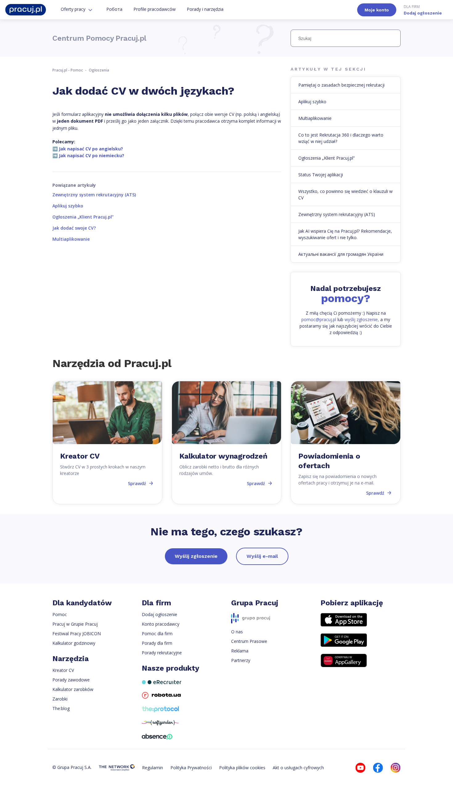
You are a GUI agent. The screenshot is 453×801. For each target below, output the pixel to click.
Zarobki (59, 699)
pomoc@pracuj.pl (318, 319)
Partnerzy (240, 660)
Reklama (239, 651)
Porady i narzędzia (205, 9)
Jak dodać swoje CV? (74, 228)
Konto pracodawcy (160, 624)
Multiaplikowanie (71, 239)
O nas (237, 632)
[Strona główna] (25, 9)
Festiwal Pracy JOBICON (76, 633)
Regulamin (152, 767)
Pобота (114, 9)
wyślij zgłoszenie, (362, 319)
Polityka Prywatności (191, 767)
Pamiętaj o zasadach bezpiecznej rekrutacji (341, 85)
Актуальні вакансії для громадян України (340, 254)
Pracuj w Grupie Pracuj (75, 624)
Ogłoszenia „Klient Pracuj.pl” (83, 217)
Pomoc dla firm (157, 633)
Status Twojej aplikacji (320, 175)
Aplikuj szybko (67, 206)
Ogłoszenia (99, 70)
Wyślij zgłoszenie (196, 556)
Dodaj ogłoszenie (423, 9)
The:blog (61, 708)
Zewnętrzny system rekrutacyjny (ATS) (94, 195)
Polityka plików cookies (242, 767)
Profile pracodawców (154, 9)
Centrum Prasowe (249, 641)
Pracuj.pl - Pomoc (67, 70)
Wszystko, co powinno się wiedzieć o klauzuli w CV (345, 194)
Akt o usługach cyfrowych (298, 767)
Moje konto (377, 9)
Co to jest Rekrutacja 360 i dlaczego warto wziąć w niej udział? (340, 138)
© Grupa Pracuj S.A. (72, 767)
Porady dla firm (157, 643)
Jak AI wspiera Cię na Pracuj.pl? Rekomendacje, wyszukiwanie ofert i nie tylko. (345, 234)
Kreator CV (63, 670)
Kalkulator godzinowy (73, 643)
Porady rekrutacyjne (162, 653)
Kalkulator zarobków (72, 689)
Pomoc (59, 614)
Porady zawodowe (71, 680)
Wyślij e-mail (262, 556)
